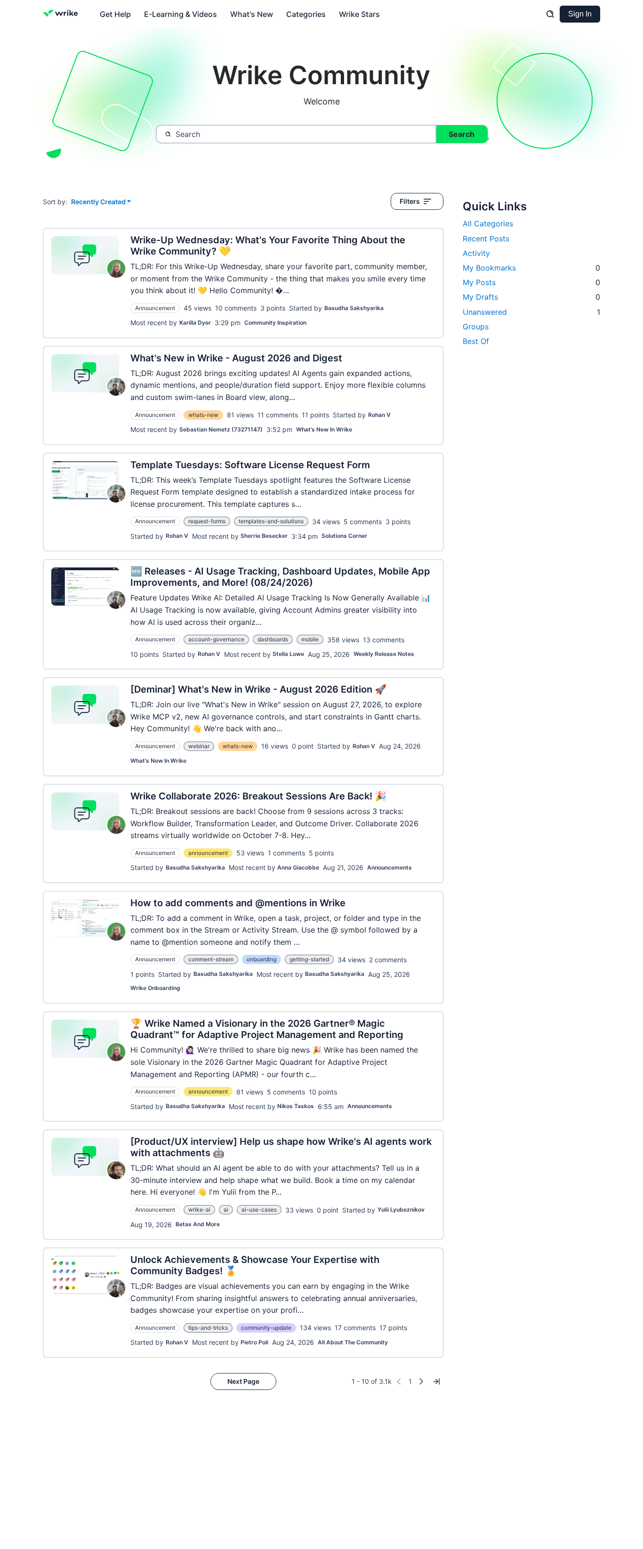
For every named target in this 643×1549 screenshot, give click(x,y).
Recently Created (98, 202)
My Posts (531, 282)
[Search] (550, 14)
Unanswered (531, 312)
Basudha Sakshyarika (354, 307)
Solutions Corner (344, 535)
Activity (476, 253)
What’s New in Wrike (324, 429)
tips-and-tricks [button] (208, 1327)
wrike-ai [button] (199, 1209)
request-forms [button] (206, 521)
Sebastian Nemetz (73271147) (221, 429)
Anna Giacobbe (298, 867)
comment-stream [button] (210, 959)
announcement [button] (208, 852)
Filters (410, 201)
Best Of (476, 341)
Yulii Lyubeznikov (401, 1209)
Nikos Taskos (295, 1106)
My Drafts (531, 297)
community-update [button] (266, 1327)
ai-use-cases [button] (259, 1209)
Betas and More (198, 1224)
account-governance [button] (216, 639)
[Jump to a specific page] (436, 1381)
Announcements (389, 867)
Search (461, 134)
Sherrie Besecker (264, 535)
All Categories (488, 223)
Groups (476, 326)
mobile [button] (310, 639)
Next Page (243, 1381)
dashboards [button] (272, 639)
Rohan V (379, 414)
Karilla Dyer (195, 322)
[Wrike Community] (62, 14)
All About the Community (353, 1342)
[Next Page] (421, 1381)
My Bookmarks (531, 267)
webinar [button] (198, 746)
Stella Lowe (288, 653)
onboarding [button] (261, 959)
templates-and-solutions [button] (271, 521)
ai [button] (226, 1209)
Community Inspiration (275, 322)
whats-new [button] (203, 414)
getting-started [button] (309, 959)
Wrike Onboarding (155, 987)
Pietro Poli (254, 1342)
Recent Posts (486, 238)
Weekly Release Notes (384, 653)
